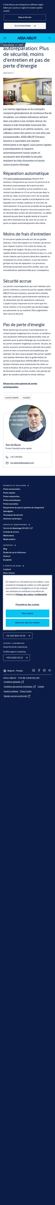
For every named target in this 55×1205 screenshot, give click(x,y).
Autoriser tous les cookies (27, 622)
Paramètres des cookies (27, 604)
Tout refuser (27, 613)
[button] (25, 17)
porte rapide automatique (19, 178)
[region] (27, 602)
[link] (25, 26)
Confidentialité (40, 594)
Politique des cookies (24, 594)
